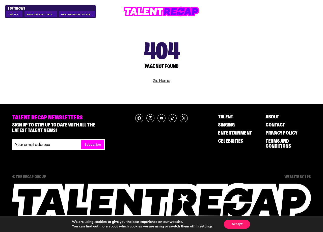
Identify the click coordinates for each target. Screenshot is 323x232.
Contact (275, 124)
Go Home (161, 81)
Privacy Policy (281, 133)
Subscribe (92, 144)
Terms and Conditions (278, 143)
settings (206, 226)
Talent (225, 116)
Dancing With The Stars (77, 14)
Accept (237, 224)
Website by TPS (297, 176)
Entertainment (235, 133)
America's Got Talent (41, 14)
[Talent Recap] (161, 11)
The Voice (14, 14)
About (272, 116)
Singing (226, 124)
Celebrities (230, 141)
